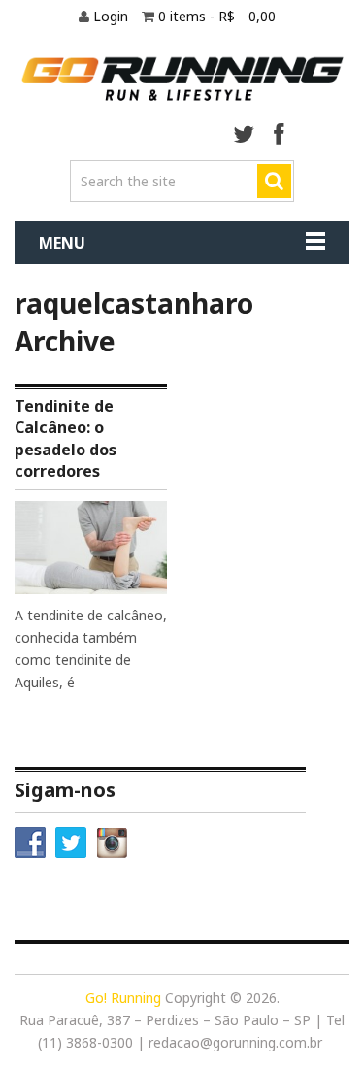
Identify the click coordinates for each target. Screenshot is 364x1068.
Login (112, 16)
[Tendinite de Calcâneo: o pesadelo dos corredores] (91, 548)
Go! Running (123, 997)
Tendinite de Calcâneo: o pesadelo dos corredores (65, 438)
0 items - (217, 16)
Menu (62, 242)
